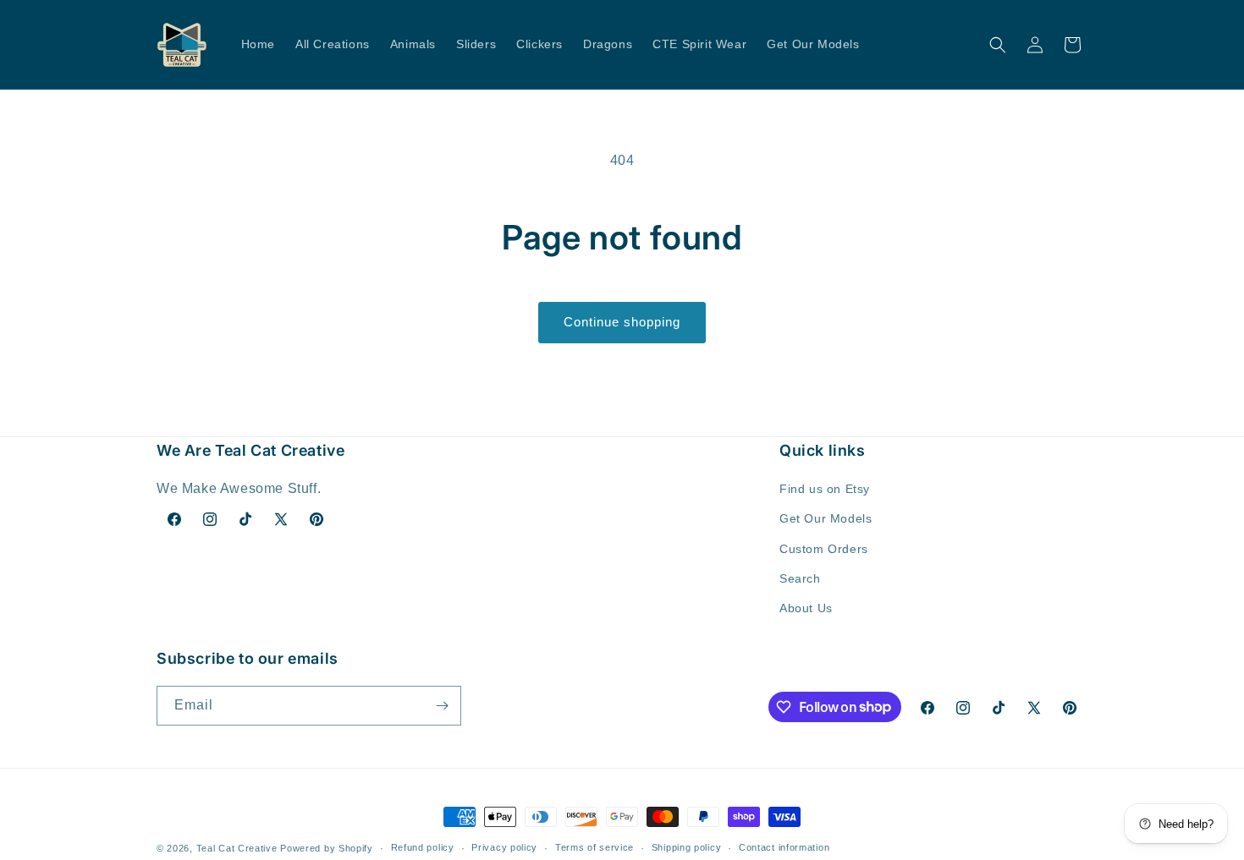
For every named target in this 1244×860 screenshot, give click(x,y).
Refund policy (422, 847)
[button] (997, 44)
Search (800, 578)
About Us (806, 608)
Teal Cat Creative (237, 848)
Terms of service (594, 847)
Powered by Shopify (326, 848)
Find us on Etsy (824, 489)
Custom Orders (823, 549)
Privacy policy (504, 847)
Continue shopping (622, 322)
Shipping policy (687, 847)
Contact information (784, 847)
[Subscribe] (441, 706)
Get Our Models (825, 518)
